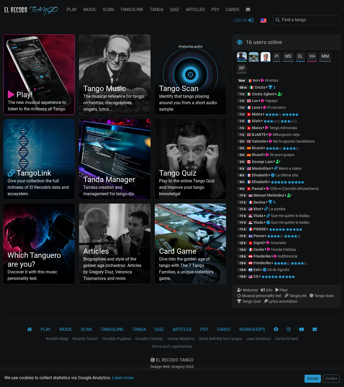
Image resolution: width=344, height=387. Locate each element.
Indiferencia (287, 256)
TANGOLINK (131, 9)
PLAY (72, 9)
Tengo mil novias (282, 128)
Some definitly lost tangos (220, 339)
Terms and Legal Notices (172, 346)
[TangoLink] (276, 168)
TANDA (156, 9)
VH (312, 56)
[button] (263, 20)
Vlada (258, 216)
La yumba (277, 209)
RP (242, 68)
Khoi (257, 209)
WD (288, 56)
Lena (256, 107)
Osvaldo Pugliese (116, 339)
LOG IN (241, 20)
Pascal (257, 188)
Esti (256, 269)
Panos (258, 236)
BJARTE (259, 134)
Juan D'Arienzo (258, 339)
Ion (255, 80)
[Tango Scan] (273, 175)
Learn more (123, 377)
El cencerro (276, 107)
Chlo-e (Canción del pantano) (294, 188)
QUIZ (174, 9)
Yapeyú (271, 101)
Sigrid (258, 243)
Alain (256, 121)
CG (256, 276)
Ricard (257, 148)
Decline (331, 378)
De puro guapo (281, 155)
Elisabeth (260, 175)
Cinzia (260, 87)
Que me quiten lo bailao (290, 216)
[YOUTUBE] (301, 329)
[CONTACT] (248, 9)
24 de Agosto (278, 269)
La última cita (286, 175)
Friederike (262, 256)
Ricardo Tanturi (85, 339)
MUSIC (89, 9)
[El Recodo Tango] (29, 329)
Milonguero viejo (286, 134)
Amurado (278, 243)
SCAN (108, 9)
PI (276, 56)
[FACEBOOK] (276, 329)
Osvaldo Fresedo (149, 339)
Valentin (259, 141)
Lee (255, 101)
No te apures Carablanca (294, 141)
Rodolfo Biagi (57, 339)
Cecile (258, 249)
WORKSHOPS (252, 329)
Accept (312, 378)
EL (300, 56)
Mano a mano (290, 168)
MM (325, 56)
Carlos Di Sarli (286, 339)
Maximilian (261, 168)
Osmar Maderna (181, 339)
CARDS (232, 9)
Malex (257, 114)
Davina (259, 202)
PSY (215, 9)
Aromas (271, 80)
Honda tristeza (283, 249)
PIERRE (259, 229)
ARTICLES (195, 9)
